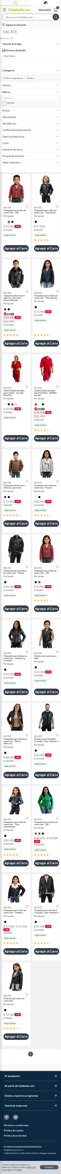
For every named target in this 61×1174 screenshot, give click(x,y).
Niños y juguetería (13, 78)
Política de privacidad (15, 1135)
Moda (30, 78)
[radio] (35, 240)
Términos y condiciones (16, 1125)
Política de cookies (14, 1130)
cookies (18, 1169)
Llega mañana (9, 56)
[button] (30, 18)
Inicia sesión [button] (45, 9)
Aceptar (49, 1167)
